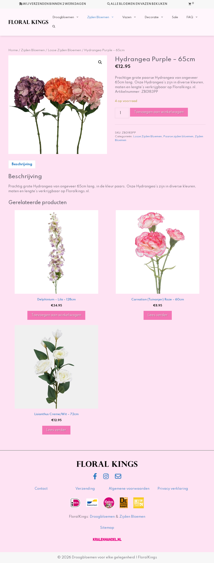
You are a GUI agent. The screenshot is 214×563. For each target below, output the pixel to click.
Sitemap (107, 528)
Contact (41, 489)
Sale (175, 17)
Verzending (85, 489)
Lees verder (158, 315)
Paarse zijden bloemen (178, 136)
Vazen (126, 17)
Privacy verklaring (173, 489)
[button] (53, 27)
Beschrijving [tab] (22, 164)
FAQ (189, 17)
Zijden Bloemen (98, 17)
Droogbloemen (63, 17)
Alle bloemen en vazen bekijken (139, 4)
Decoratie (152, 17)
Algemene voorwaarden (129, 489)
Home (13, 50)
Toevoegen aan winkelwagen (159, 112)
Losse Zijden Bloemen (64, 50)
